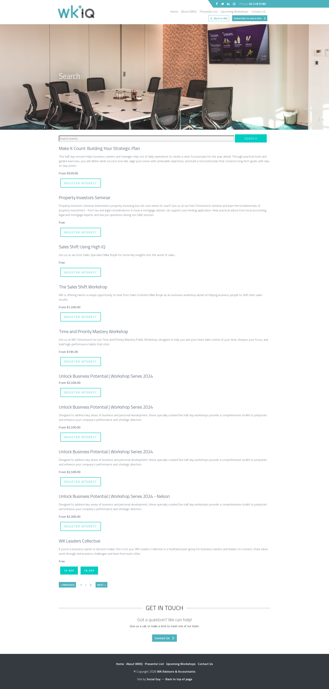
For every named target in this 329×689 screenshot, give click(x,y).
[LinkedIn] (228, 4)
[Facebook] (217, 4)
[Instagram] (234, 4)
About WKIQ (189, 11)
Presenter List (209, 11)
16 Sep (89, 570)
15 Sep (69, 570)
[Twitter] (222, 4)
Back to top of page (178, 679)
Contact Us (259, 11)
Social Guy (154, 679)
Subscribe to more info (247, 18)
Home (174, 11)
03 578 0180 (257, 4)
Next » (101, 585)
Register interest (80, 183)
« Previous (67, 585)
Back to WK (220, 18)
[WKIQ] (77, 12)
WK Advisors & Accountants (176, 671)
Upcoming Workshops (234, 11)
